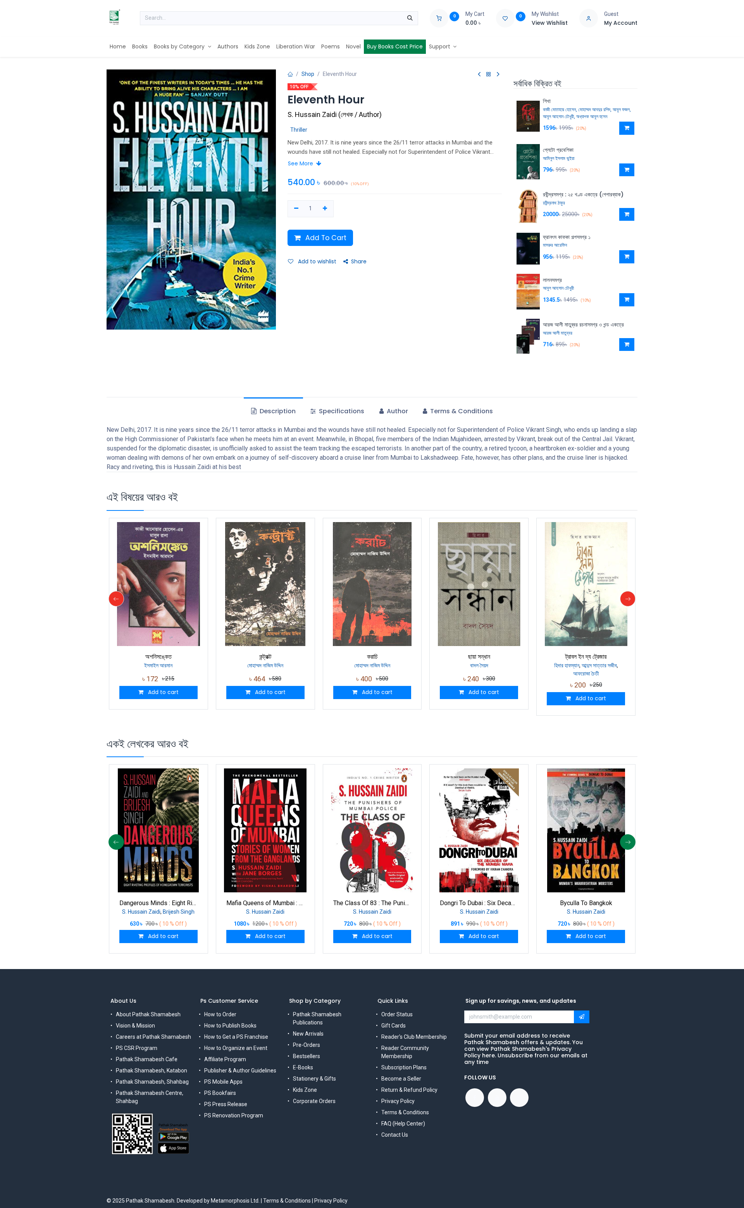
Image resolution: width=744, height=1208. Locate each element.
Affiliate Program (225, 1059)
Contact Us (394, 1135)
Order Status (397, 1014)
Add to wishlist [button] (316, 261)
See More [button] (301, 163)
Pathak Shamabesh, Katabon (151, 1070)
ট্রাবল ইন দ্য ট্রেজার (585, 656)
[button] (626, 128)
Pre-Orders (306, 1045)
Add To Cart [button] (324, 237)
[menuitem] (118, 47)
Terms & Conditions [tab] (461, 411)
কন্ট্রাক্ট (265, 656)
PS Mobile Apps (223, 1082)
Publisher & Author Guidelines (240, 1070)
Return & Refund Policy (409, 1090)
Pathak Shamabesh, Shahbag (152, 1082)
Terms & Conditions (405, 1112)
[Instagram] (519, 1097)
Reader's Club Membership (414, 1037)
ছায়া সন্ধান (479, 656)
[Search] (410, 18)
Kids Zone (305, 1090)
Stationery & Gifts (314, 1079)
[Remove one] (296, 209)
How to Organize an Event (235, 1048)
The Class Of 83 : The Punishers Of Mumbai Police (372, 903)
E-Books (303, 1067)
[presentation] (116, 599)
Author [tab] (396, 411)
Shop (307, 74)
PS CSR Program (136, 1048)
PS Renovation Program (233, 1115)
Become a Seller (401, 1079)
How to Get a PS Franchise (236, 1037)
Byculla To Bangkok (586, 903)
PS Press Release (225, 1104)
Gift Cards (393, 1025)
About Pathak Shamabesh (148, 1014)
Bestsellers (306, 1056)
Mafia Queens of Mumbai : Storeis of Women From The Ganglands (265, 903)
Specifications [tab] (340, 411)
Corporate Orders (314, 1101)
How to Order (220, 1014)
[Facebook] (474, 1097)
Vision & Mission (135, 1025)
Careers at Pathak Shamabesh (153, 1037)
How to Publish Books (230, 1025)
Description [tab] (277, 411)
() (335, 114)
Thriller (298, 130)
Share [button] (359, 261)
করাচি (372, 656)
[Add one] (325, 209)
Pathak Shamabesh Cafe (146, 1059)
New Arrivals (308, 1034)
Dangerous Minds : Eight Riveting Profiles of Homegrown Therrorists (158, 903)
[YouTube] (497, 1097)
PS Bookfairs (220, 1093)
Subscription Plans (404, 1067)
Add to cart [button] (162, 692)
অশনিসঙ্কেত (158, 656)
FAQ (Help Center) (403, 1123)
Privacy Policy (398, 1101)
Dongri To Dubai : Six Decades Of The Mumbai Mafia (479, 903)
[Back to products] (488, 74)
